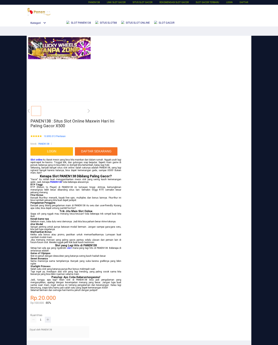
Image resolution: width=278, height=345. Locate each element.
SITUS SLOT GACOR (142, 2)
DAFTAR (244, 2)
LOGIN (229, 2)
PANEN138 (94, 2)
